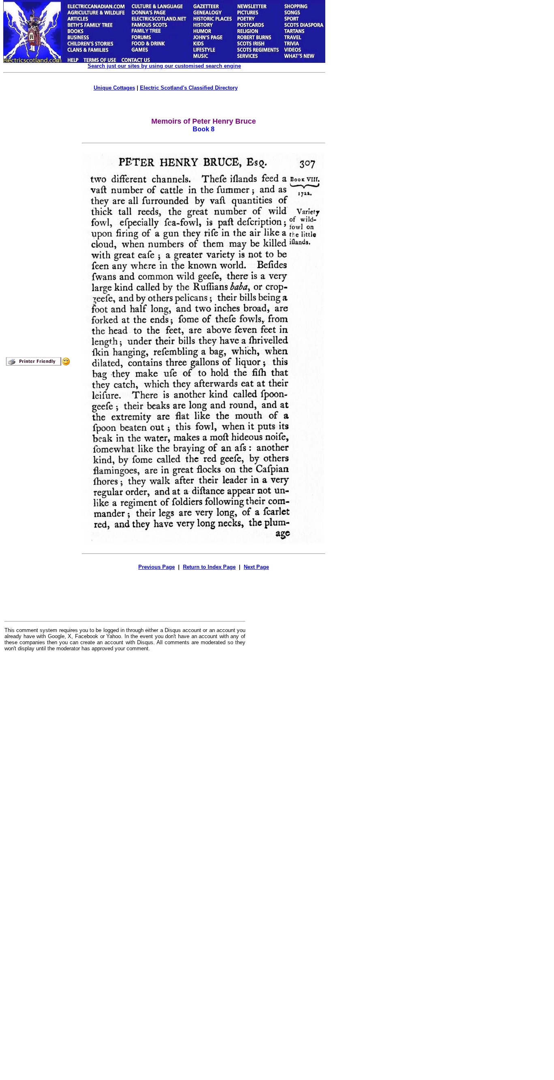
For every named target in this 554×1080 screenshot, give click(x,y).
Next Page (256, 567)
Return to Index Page (209, 567)
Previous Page (156, 567)
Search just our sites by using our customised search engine (164, 66)
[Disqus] (124, 758)
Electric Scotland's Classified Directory (189, 88)
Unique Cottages (114, 88)
